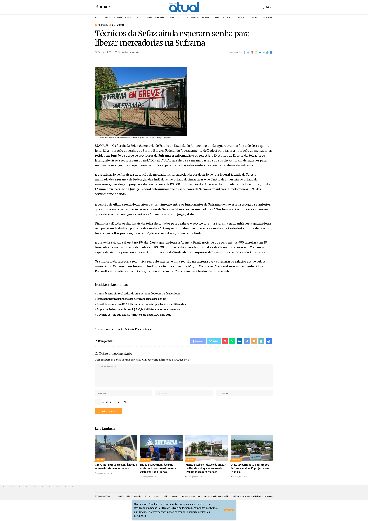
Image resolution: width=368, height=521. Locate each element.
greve (108, 329)
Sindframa (136, 329)
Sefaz (128, 329)
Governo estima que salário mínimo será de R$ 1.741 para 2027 (134, 314)
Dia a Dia (100, 460)
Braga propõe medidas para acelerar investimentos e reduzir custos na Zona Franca (160, 468)
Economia (103, 25)
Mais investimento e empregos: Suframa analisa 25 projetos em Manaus (250, 468)
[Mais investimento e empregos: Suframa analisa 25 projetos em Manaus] (252, 448)
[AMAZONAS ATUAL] (184, 7)
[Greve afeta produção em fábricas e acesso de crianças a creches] (116, 448)
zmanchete (118, 25)
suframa (147, 329)
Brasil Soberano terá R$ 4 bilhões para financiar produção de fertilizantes (141, 304)
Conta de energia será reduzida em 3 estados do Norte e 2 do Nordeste (138, 293)
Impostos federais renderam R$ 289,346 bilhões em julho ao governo (138, 309)
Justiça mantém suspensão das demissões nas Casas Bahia (131, 299)
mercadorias (117, 329)
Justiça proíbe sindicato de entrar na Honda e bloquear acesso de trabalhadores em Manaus (205, 468)
